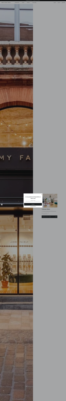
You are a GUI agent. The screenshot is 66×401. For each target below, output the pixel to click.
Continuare (33, 204)
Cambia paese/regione (33, 206)
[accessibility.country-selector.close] (41, 194)
